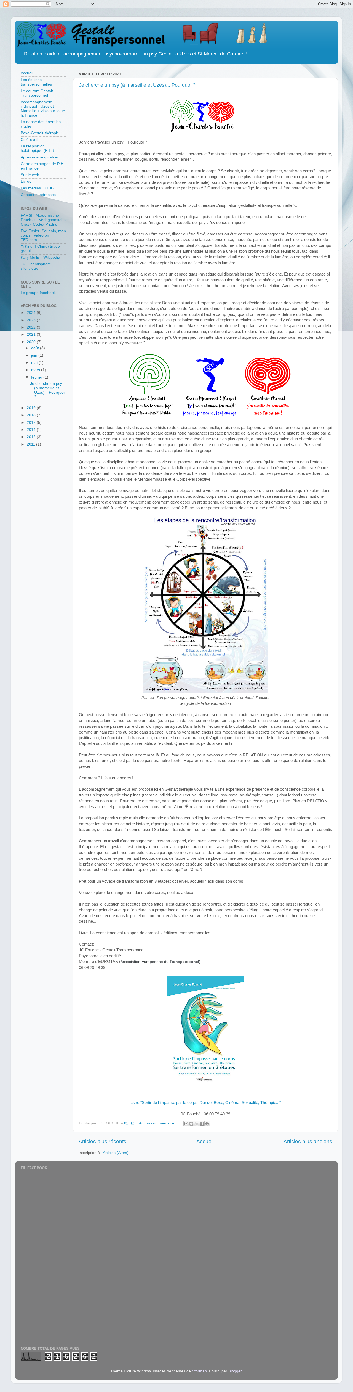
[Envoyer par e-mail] (186, 1123)
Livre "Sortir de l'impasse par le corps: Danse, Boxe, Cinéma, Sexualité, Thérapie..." (205, 1102)
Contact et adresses (38, 195)
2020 (32, 342)
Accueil (205, 1141)
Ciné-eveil (29, 139)
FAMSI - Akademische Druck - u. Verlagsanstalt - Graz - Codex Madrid (43, 219)
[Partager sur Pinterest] (207, 1123)
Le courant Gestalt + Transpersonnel (38, 93)
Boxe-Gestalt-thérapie (40, 133)
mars (36, 370)
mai (35, 363)
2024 (32, 313)
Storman (199, 1371)
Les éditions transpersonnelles (36, 82)
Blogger (235, 1371)
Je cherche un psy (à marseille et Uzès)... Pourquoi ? (137, 85)
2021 (32, 334)
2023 (32, 320)
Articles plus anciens (308, 1141)
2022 (32, 327)
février (37, 377)
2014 (32, 430)
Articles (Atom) (116, 1153)
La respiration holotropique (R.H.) (37, 148)
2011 (31, 444)
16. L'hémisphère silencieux (36, 266)
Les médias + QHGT (39, 188)
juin (34, 355)
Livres (26, 181)
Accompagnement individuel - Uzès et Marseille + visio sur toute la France (43, 109)
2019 (32, 408)
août (35, 348)
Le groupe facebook (38, 293)
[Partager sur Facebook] (202, 1123)
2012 (32, 437)
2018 (32, 415)
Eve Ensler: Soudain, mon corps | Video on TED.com (43, 235)
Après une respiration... (41, 157)
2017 (32, 422)
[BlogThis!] (191, 1123)
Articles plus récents (102, 1141)
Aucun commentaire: (157, 1123)
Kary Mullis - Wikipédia (40, 257)
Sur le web (30, 175)
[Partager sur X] (196, 1123)
